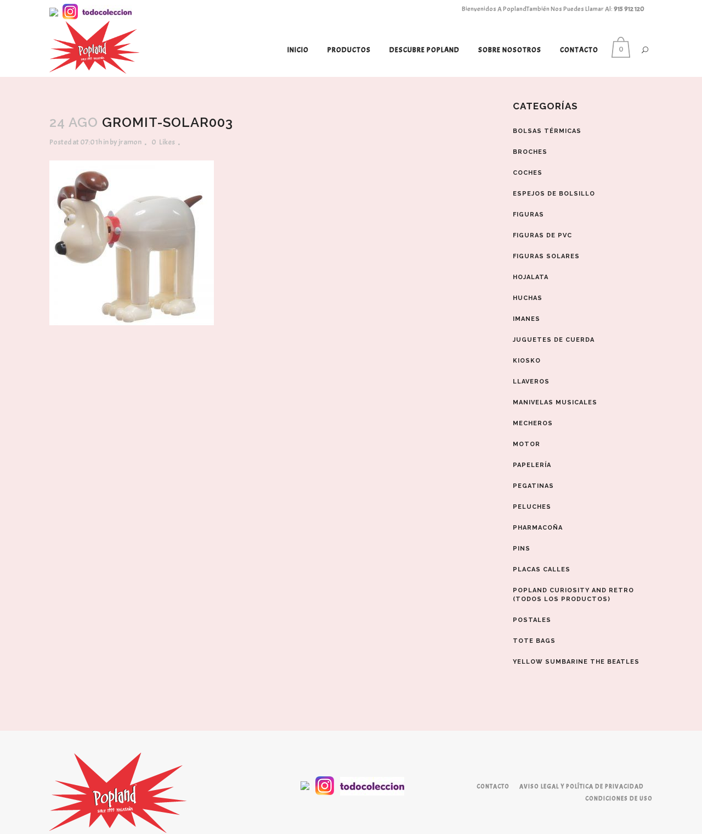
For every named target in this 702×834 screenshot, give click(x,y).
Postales (532, 620)
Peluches (532, 506)
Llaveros (531, 381)
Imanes (526, 319)
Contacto (493, 786)
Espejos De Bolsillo (554, 193)
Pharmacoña (538, 527)
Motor (526, 444)
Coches (527, 172)
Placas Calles (541, 569)
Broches (530, 151)
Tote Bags (534, 640)
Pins (521, 548)
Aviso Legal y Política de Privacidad (581, 786)
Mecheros (533, 423)
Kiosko (527, 360)
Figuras (528, 214)
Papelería (532, 465)
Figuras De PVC (542, 235)
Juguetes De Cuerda (554, 339)
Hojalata (530, 277)
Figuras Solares (546, 256)
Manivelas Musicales (555, 402)
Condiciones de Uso (619, 798)
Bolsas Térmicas (547, 131)
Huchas (527, 298)
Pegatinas (533, 486)
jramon (129, 142)
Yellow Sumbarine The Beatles (576, 661)
